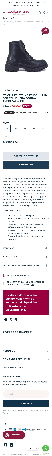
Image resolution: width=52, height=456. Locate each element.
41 (7, 137)
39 (35, 129)
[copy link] (21, 320)
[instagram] (11, 445)
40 (44, 129)
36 (8, 129)
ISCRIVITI (24, 403)
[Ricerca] (39, 12)
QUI (32, 284)
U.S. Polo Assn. (11, 90)
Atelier (42, 455)
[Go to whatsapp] (45, 448)
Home (5, 18)
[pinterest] (16, 320)
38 (26, 129)
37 (17, 129)
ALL (11, 18)
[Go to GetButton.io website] (45, 453)
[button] (4, 12)
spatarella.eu (18, 455)
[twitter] (11, 320)
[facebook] (5, 320)
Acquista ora (26, 164)
